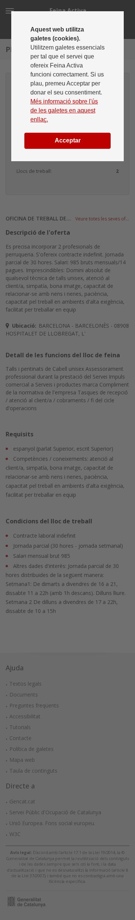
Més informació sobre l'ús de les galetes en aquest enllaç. (64, 110)
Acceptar (68, 140)
